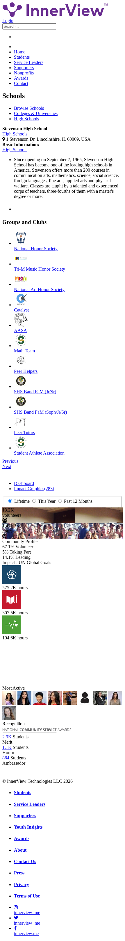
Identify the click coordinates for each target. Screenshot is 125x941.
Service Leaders (28, 62)
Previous (10, 461)
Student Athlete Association (39, 453)
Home (19, 51)
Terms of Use (27, 895)
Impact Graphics (34, 488)
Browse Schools (29, 108)
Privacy (21, 884)
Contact (21, 83)
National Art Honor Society (39, 289)
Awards (21, 78)
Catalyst (21, 309)
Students (22, 57)
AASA (20, 330)
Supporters (24, 67)
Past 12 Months (77, 501)
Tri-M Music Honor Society (39, 269)
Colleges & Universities (36, 113)
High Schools (26, 118)
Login (7, 20)
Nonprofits (24, 72)
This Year (46, 501)
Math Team (24, 350)
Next (6, 466)
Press (19, 872)
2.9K (7, 736)
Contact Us (25, 861)
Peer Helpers (26, 371)
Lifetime (21, 501)
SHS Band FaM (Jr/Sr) (35, 391)
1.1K (7, 747)
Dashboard (24, 483)
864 (5, 757)
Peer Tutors (24, 432)
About (20, 850)
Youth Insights (28, 827)
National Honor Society (36, 248)
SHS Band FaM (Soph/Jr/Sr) (40, 412)
